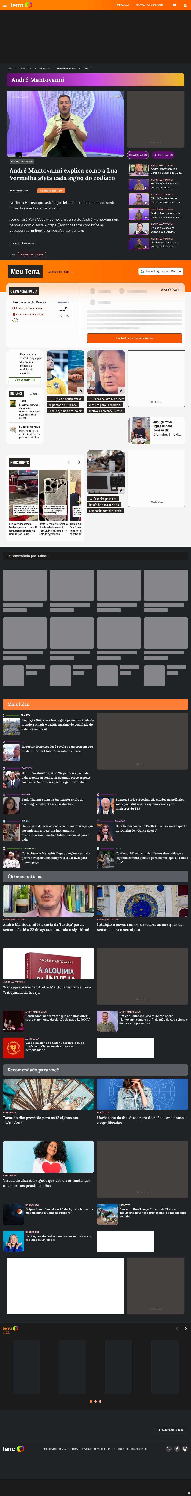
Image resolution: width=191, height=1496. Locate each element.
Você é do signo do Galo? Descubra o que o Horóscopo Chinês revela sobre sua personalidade (54, 1046)
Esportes (124, 1205)
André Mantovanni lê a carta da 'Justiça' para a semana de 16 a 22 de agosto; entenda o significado (47, 927)
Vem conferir (22, 379)
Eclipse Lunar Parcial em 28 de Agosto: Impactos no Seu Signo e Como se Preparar (59, 1211)
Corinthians (28, 848)
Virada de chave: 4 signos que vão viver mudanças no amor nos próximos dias (46, 1183)
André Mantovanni (66, 68)
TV (22, 741)
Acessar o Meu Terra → (60, 271)
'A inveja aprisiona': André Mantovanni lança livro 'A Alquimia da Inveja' (47, 990)
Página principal (21, 5)
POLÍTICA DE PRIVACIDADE (130, 1449)
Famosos (26, 768)
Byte (118, 848)
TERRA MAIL (123, 5)
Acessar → (35, 393)
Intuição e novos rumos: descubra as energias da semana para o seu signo (139, 927)
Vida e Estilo (25, 68)
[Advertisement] (125, 1048)
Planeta (25, 715)
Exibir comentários (19, 190)
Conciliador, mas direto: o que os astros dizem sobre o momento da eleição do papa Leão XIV (57, 1017)
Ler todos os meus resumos (135, 338)
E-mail (174, 5)
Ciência (25, 821)
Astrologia (32, 1039)
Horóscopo (45, 68)
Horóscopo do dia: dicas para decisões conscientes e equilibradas (141, 1120)
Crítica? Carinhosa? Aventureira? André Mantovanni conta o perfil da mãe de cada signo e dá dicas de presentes (153, 1019)
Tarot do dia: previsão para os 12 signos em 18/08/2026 (40, 1120)
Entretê (25, 794)
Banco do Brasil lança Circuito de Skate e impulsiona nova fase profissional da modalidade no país (153, 1213)
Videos (86, 68)
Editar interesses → (171, 289)
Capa (9, 68)
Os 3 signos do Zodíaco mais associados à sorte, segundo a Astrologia (58, 1238)
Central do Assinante (149, 5)
